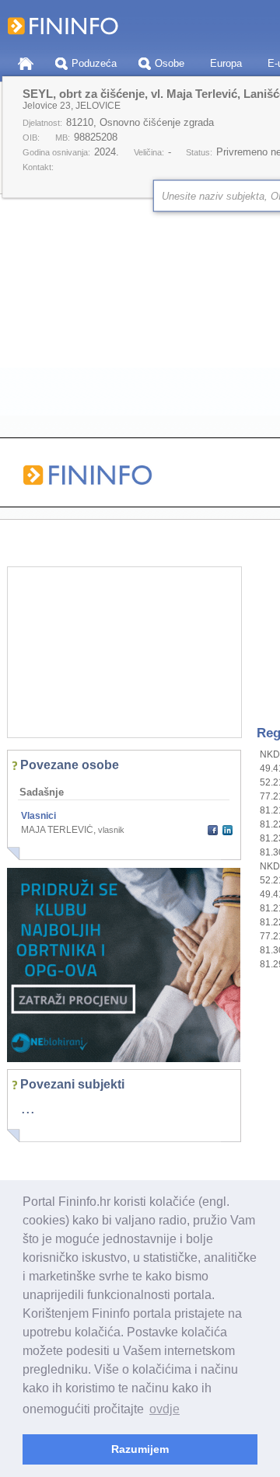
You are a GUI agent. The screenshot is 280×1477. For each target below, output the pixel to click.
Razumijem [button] (140, 1449)
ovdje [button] (164, 1409)
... (28, 1107)
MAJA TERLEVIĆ (57, 829)
